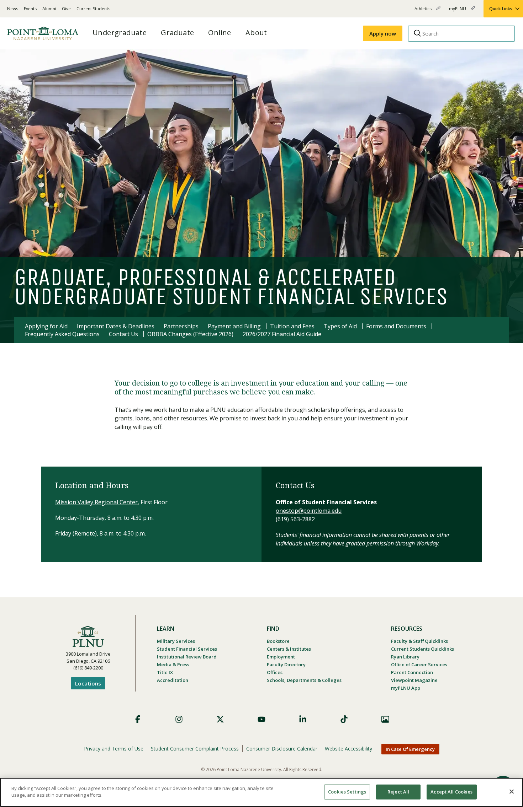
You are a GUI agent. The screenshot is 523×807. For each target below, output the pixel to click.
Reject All (398, 792)
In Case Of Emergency (410, 749)
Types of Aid (340, 326)
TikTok (344, 719)
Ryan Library (405, 656)
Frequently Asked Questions (62, 334)
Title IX (165, 672)
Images (385, 719)
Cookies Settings (347, 792)
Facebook (138, 719)
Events (30, 9)
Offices (274, 672)
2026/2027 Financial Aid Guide (282, 334)
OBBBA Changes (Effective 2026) (190, 334)
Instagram (179, 719)
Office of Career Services (419, 664)
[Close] (511, 791)
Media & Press (173, 664)
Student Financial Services (187, 649)
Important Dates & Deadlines (115, 326)
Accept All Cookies (451, 792)
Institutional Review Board (187, 656)
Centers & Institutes (289, 649)
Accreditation (172, 680)
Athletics (423, 11)
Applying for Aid (46, 326)
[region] (261, 792)
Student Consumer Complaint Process (195, 748)
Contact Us (123, 334)
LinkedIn (303, 719)
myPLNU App (405, 688)
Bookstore (278, 641)
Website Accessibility (348, 748)
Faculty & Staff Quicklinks (419, 641)
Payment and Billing (234, 326)
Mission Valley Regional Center (96, 502)
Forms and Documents (396, 326)
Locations (88, 683)
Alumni (49, 9)
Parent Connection (412, 672)
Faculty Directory (286, 664)
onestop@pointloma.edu (309, 511)
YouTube (261, 719)
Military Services (176, 641)
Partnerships (181, 326)
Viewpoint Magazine (414, 680)
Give (66, 9)
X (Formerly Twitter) (220, 719)
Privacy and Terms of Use (113, 748)
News (12, 9)
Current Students (93, 9)
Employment (281, 656)
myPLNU (458, 11)
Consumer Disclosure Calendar (281, 748)
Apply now (382, 33)
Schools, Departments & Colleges (304, 680)
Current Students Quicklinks (422, 649)
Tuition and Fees (292, 326)
